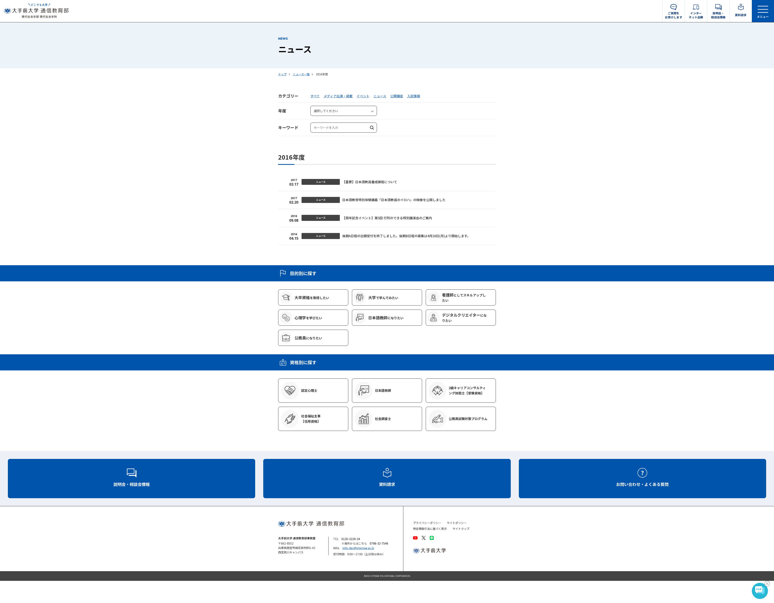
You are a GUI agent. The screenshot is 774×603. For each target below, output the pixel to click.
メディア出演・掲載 (338, 96)
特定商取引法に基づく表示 (430, 529)
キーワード (288, 127)
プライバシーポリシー (427, 523)
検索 (372, 127)
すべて (315, 96)
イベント (363, 96)
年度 (282, 111)
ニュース (379, 96)
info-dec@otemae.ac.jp (358, 548)
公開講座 (396, 96)
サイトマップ (461, 529)
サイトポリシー (457, 523)
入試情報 (413, 96)
